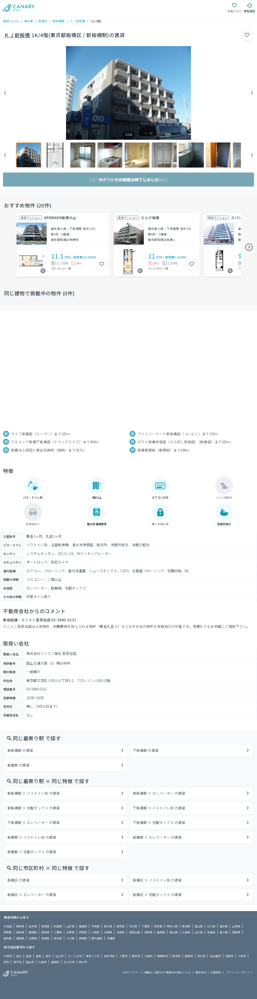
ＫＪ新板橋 (77, 21)
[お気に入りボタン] (247, 35)
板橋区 (42, 21)
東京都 (28, 21)
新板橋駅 (59, 21)
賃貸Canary (11, 21)
